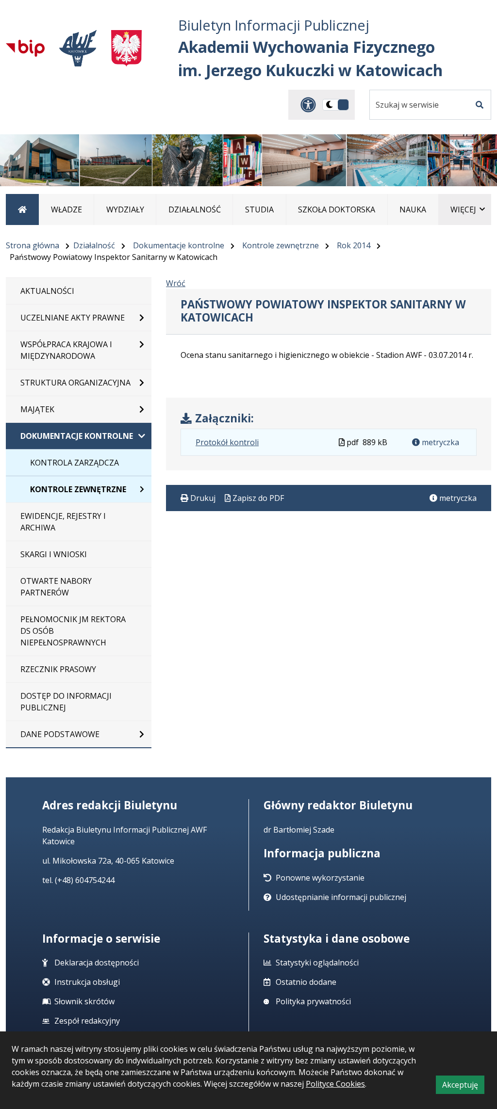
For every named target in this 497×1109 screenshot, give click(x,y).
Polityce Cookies (335, 1083)
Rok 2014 (353, 245)
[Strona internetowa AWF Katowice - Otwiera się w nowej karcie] (78, 48)
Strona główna (32, 245)
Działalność (94, 245)
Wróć (175, 283)
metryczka (439, 442)
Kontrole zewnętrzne (280, 245)
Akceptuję (463, 1086)
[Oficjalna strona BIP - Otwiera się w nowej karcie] (25, 48)
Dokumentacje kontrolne (178, 245)
